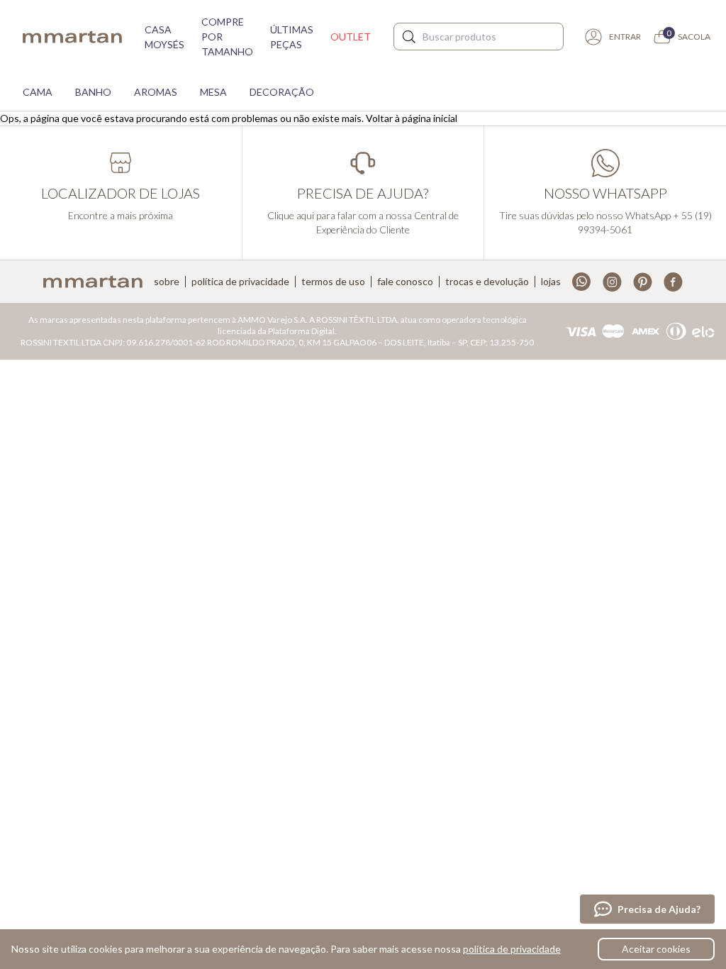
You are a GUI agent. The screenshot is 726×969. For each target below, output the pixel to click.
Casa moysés (164, 36)
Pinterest (642, 282)
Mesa (213, 92)
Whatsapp (581, 282)
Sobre (166, 281)
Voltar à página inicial (411, 118)
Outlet (350, 37)
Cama (37, 92)
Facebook (673, 282)
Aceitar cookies (656, 949)
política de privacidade (512, 949)
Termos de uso (333, 281)
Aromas (155, 92)
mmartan (72, 37)
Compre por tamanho (227, 36)
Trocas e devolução (487, 281)
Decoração (282, 92)
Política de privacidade (240, 281)
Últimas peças (291, 36)
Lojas (551, 281)
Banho (93, 92)
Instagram (612, 282)
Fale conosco (405, 281)
